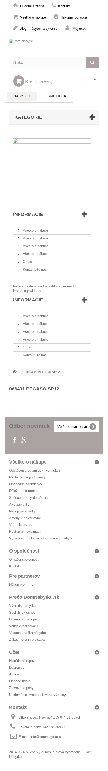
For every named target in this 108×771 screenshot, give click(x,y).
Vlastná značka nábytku (27, 633)
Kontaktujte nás (34, 269)
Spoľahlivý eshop (22, 612)
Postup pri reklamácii (25, 531)
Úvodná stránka (32, 6)
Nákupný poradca (73, 17)
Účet (14, 652)
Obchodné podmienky (25, 484)
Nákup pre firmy (21, 584)
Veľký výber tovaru (23, 626)
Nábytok (22, 96)
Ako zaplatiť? (19, 504)
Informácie (28, 214)
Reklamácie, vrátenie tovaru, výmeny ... (39, 695)
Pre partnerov (24, 576)
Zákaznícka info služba (27, 640)
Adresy (14, 674)
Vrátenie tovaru (20, 525)
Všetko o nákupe (33, 17)
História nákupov (22, 661)
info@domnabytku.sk (46, 737)
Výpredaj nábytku (22, 606)
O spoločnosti (25, 551)
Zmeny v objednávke (25, 518)
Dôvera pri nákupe (23, 619)
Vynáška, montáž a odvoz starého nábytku (41, 538)
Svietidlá (56, 96)
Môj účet (79, 29)
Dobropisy (16, 667)
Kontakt (64, 6)
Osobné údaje (19, 681)
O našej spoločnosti (24, 559)
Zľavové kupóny (21, 688)
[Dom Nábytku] (54, 45)
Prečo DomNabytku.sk (34, 597)
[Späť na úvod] (15, 372)
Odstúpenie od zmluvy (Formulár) (34, 470)
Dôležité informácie (23, 491)
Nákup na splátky (22, 511)
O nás (27, 262)
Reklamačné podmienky (27, 477)
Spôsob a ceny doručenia (28, 498)
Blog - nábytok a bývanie (38, 29)
